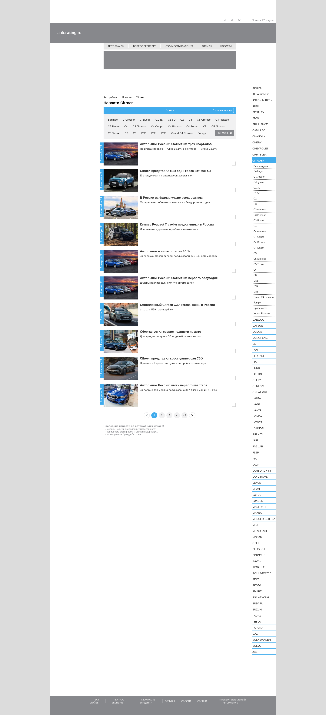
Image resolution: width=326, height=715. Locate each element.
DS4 (153, 133)
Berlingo (113, 119)
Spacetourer (260, 308)
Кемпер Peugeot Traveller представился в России (177, 224)
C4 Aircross (139, 126)
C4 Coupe (157, 126)
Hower (257, 422)
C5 (205, 126)
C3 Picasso (222, 119)
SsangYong (260, 597)
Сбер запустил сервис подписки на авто (170, 331)
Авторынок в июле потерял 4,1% (165, 251)
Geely (256, 380)
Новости (226, 46)
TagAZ (256, 615)
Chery (256, 142)
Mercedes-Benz (263, 518)
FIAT (255, 361)
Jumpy (202, 133)
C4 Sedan (192, 126)
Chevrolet (260, 148)
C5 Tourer (114, 133)
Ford (256, 367)
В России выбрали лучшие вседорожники (172, 197)
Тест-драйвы (116, 46)
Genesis (258, 386)
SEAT (255, 579)
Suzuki (257, 609)
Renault (258, 567)
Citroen (258, 160)
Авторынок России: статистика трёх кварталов (176, 144)
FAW (255, 349)
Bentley (258, 112)
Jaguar (257, 446)
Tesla (256, 621)
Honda (257, 416)
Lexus (256, 482)
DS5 (163, 133)
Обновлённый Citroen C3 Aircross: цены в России (177, 304)
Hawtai (257, 410)
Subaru (257, 603)
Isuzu (256, 440)
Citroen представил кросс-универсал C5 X (171, 358)
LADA (255, 464)
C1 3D (159, 119)
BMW (255, 118)
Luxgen (257, 500)
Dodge (257, 331)
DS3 (143, 133)
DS (254, 343)
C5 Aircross (218, 126)
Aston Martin (262, 100)
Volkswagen (261, 639)
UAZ (255, 633)
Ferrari (258, 355)
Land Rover (260, 476)
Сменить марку (222, 110)
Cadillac (258, 130)
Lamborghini (261, 470)
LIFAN (256, 488)
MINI (255, 524)
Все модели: (261, 166)
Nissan (257, 537)
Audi (255, 106)
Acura (256, 88)
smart (257, 591)
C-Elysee (145, 119)
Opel (255, 543)
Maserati (259, 506)
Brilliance (260, 124)
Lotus (256, 494)
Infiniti (257, 434)
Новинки (201, 701)
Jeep (255, 452)
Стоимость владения (179, 46)
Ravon (256, 561)
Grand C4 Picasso (182, 133)
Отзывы (207, 46)
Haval (256, 404)
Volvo (256, 645)
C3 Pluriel (113, 126)
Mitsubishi (260, 531)
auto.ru (69, 32)
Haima (256, 398)
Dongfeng (260, 337)
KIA (254, 458)
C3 (190, 119)
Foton (257, 374)
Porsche (258, 555)
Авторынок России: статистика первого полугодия (179, 278)
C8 (134, 133)
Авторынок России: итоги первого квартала (173, 385)
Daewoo (258, 319)
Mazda (257, 512)
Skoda (256, 585)
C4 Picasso (174, 126)
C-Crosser (129, 119)
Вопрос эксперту (144, 46)
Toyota (257, 627)
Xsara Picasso (262, 313)
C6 (126, 133)
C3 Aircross (204, 119)
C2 (182, 119)
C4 (126, 126)
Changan (258, 136)
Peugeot (258, 549)
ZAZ (255, 651)
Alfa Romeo (260, 94)
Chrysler (259, 154)
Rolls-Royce (261, 573)
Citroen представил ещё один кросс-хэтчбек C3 (175, 170)
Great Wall (260, 392)
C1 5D (171, 119)
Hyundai (258, 428)
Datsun (257, 325)
